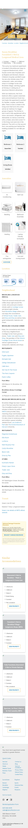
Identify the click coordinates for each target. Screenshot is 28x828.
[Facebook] (12, 800)
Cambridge (5, 787)
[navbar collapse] (25, 10)
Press (4, 773)
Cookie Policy (19, 774)
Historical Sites (19, 785)
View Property (14, 606)
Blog (16, 764)
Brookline (5, 785)
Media (4, 766)
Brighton (4, 789)
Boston (4, 783)
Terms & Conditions (18, 766)
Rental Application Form (10, 804)
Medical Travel (6, 768)
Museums (17, 789)
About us (5, 764)
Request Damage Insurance (13, 535)
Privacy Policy (19, 770)
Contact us (18, 761)
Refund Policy (19, 772)
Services (4, 761)
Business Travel (6, 770)
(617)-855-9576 (7, 808)
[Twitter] (8, 800)
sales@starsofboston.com (11, 810)
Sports (16, 783)
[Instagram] (4, 800)
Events (17, 787)
